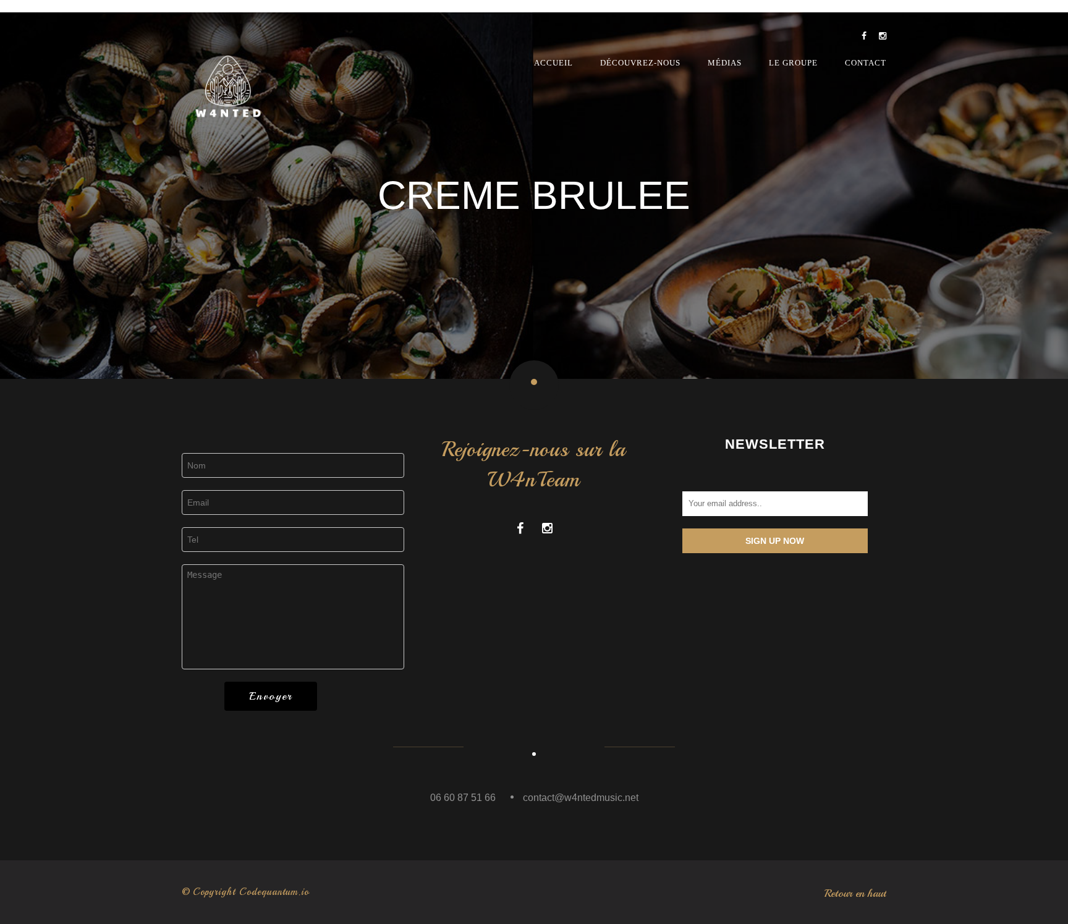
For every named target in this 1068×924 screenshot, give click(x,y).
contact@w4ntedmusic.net (580, 797)
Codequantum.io (274, 892)
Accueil (553, 63)
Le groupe (793, 63)
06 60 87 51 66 (463, 797)
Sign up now (774, 541)
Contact (865, 63)
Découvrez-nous (640, 63)
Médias (725, 63)
